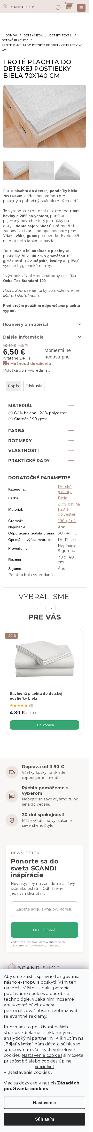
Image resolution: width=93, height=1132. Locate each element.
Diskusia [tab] (34, 386)
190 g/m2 (67, 520)
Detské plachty (65, 489)
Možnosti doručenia (30, 363)
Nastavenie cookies (42, 1055)
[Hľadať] (57, 8)
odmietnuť (44, 1067)
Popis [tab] (13, 386)
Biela (62, 498)
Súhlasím (44, 1119)
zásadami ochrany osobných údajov (35, 945)
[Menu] (81, 8)
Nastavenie (44, 1102)
